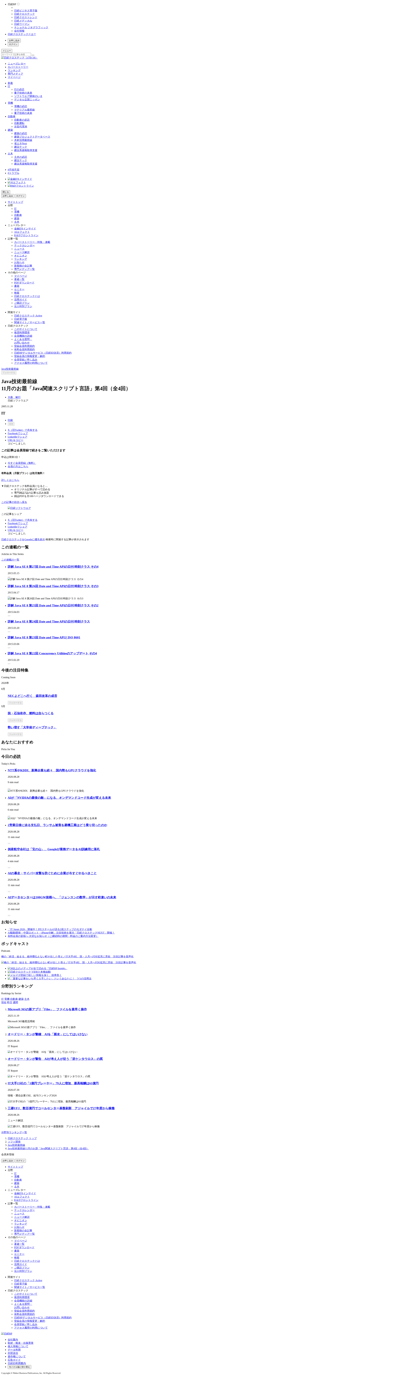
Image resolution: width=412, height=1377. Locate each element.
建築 (10, 130)
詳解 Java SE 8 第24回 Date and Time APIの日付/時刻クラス (49, 621)
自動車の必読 (22, 119)
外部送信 (13, 1353)
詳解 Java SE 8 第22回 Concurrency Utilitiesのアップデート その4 (52, 653)
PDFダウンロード (24, 282)
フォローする (9, 372)
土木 (10, 153)
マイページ (14, 77)
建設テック (20, 146)
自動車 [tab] (14, 999)
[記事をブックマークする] (9, 596)
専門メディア (15, 73)
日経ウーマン (22, 24)
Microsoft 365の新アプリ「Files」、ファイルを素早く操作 (47, 1009)
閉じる (6, 192)
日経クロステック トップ (22, 1138)
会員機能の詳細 (23, 336)
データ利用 (14, 1349)
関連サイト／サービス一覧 (29, 322)
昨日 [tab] (9, 1002)
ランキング (14, 70)
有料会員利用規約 (24, 349)
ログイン (13, 44)
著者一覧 (19, 279)
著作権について (17, 1356)
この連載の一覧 (10, 559)
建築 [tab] (21, 999)
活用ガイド (20, 299)
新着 (10, 83)
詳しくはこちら (10, 480)
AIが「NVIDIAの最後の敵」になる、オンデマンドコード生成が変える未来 (59, 797)
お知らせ (19, 262)
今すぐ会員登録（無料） (22, 463)
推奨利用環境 (22, 332)
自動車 (11, 116)
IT (9, 86)
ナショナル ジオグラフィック (31, 27)
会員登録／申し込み (25, 359)
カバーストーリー (18, 67)
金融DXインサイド (25, 228)
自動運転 (19, 123)
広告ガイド (14, 1359)
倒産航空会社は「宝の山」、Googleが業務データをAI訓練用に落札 (54, 849)
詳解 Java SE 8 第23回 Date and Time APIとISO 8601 (44, 637)
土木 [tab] (26, 999)
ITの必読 (19, 89)
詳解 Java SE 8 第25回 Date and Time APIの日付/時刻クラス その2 (53, 605)
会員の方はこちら (18, 466)
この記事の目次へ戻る (14, 502)
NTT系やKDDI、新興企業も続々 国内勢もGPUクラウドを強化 (52, 770)
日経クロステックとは (27, 296)
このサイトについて (25, 329)
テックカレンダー (24, 245)
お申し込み (14, 40)
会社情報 (19, 30)
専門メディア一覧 (24, 269)
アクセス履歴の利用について (31, 363)
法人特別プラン (23, 306)
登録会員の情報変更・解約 (29, 356)
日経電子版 (20, 319)
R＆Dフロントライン (26, 235)
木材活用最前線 (23, 140)
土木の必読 (20, 157)
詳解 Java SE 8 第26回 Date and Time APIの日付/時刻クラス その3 (53, 586)
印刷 (10, 420)
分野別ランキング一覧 (14, 1132)
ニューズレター (17, 63)
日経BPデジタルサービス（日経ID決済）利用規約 (43, 352)
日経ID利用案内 (17, 1363)
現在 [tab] (3, 1002)
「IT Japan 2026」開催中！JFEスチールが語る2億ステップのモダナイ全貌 (50, 929)
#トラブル (13, 173)
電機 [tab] (6, 999)
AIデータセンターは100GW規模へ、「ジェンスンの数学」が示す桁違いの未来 (62, 897)
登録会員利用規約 (24, 346)
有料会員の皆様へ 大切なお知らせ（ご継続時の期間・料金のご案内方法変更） (53, 936)
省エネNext (20, 143)
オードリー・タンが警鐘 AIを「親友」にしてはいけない (48, 1034)
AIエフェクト (22, 232)
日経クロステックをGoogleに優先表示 (23, 539)
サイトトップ (15, 202)
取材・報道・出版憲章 (20, 1343)
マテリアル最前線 (24, 109)
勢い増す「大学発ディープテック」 (32, 727)
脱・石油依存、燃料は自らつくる (31, 713)
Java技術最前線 (10, 369)
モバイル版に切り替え (19, 1367)
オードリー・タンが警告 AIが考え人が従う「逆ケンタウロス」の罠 (55, 1059)
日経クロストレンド (25, 17)
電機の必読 (20, 106)
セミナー (19, 289)
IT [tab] (2, 999)
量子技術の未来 (23, 92)
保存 (11, 424)
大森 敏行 (14, 397)
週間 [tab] (15, 1002)
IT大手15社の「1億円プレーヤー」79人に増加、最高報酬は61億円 (53, 1083)
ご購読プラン (22, 303)
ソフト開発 (14, 1141)
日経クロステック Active (28, 315)
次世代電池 (20, 126)
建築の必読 (20, 133)
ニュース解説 (22, 252)
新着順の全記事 (23, 265)
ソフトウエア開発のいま (28, 96)
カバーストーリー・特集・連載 (32, 242)
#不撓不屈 (13, 169)
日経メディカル (23, 20)
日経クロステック (24, 14)
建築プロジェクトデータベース (32, 136)
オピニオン (20, 255)
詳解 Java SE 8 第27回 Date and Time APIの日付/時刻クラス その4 (53, 566)
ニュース (19, 248)
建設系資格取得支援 (25, 150)
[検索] (33, 55)
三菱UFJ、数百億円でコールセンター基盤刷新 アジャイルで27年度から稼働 (61, 1108)
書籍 (16, 286)
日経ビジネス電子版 (25, 10)
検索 (16, 292)
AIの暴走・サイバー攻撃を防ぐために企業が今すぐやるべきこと (52, 873)
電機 (10, 103)
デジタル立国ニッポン (27, 99)
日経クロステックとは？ (22, 34)
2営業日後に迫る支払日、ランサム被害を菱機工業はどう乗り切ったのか (57, 825)
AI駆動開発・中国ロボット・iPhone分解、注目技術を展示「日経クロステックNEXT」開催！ (61, 932)
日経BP (12, 4)
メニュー (7, 51)
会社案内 (13, 1339)
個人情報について (18, 1346)
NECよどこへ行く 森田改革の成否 (32, 696)
